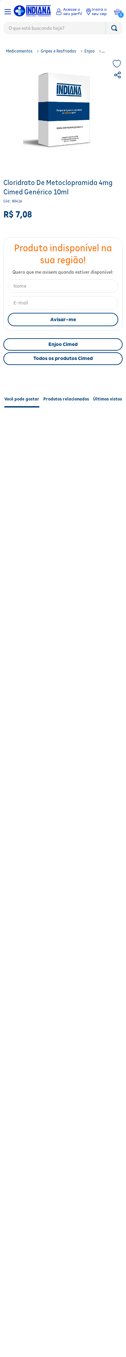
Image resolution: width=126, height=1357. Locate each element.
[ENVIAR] (63, 319)
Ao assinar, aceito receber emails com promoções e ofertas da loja (63, 755)
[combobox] (63, 30)
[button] (118, 76)
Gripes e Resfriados (58, 51)
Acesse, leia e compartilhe (67, 827)
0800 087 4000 (67, 807)
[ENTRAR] (69, 11)
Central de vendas (67, 787)
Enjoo (89, 51)
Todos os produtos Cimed (63, 358)
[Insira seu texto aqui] (15, 1158)
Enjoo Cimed (63, 344)
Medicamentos (19, 51)
